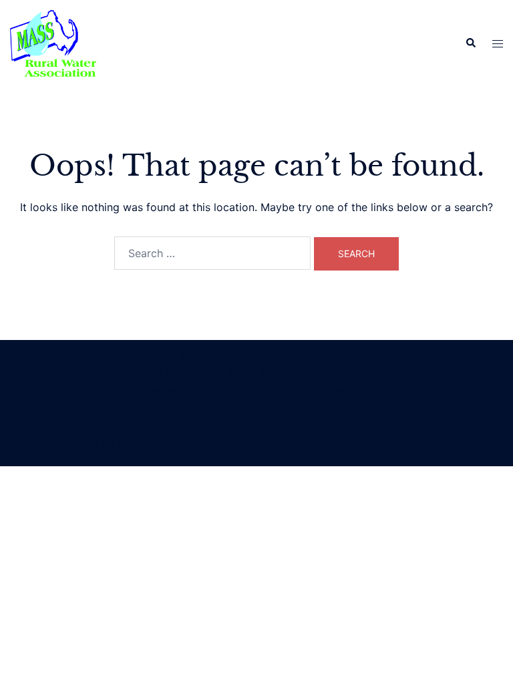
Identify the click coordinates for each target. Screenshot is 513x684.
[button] (470, 43)
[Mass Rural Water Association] (53, 42)
